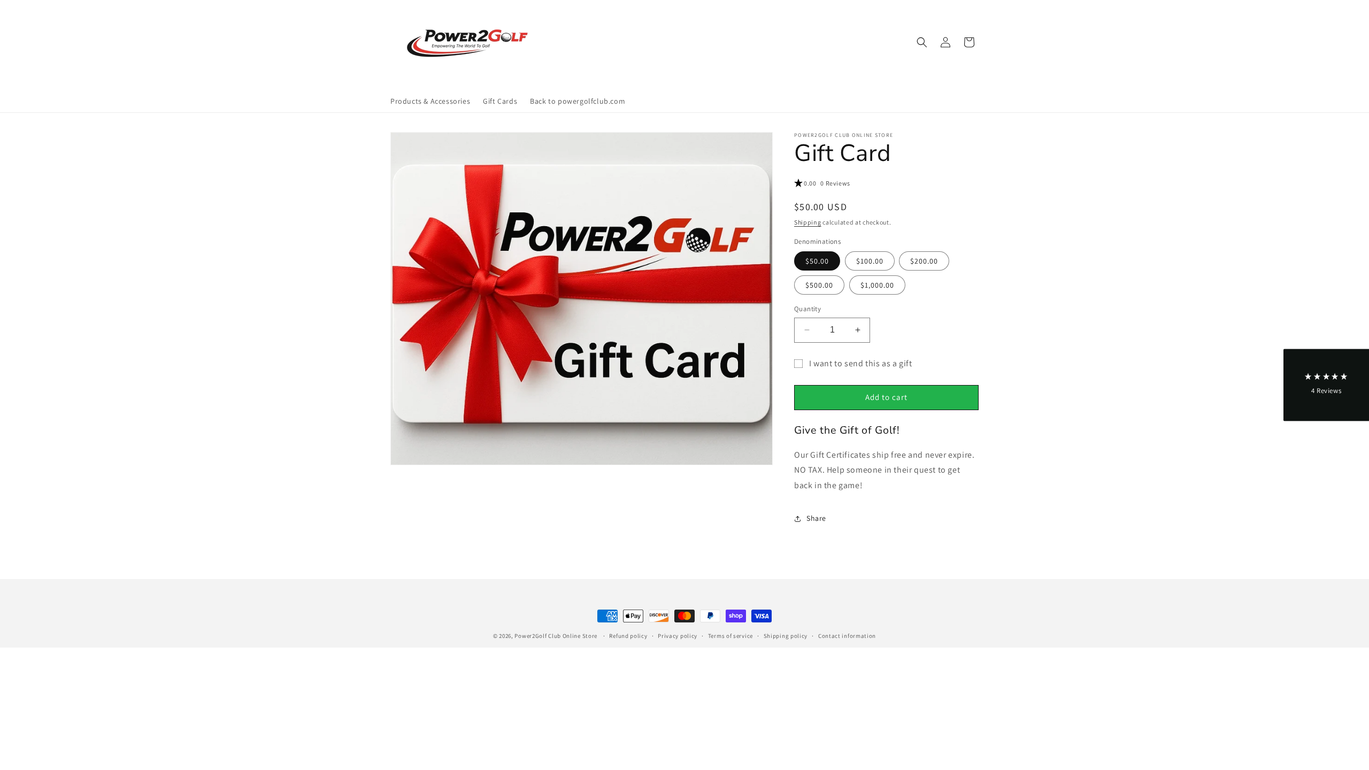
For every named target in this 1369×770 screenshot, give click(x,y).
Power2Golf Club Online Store (555, 636)
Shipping (807, 222)
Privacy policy (677, 636)
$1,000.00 (877, 285)
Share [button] (816, 518)
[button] (922, 42)
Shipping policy (786, 636)
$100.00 (869, 261)
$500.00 (819, 285)
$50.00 (817, 261)
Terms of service (730, 636)
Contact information (847, 636)
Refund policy (628, 636)
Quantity (807, 308)
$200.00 (924, 261)
